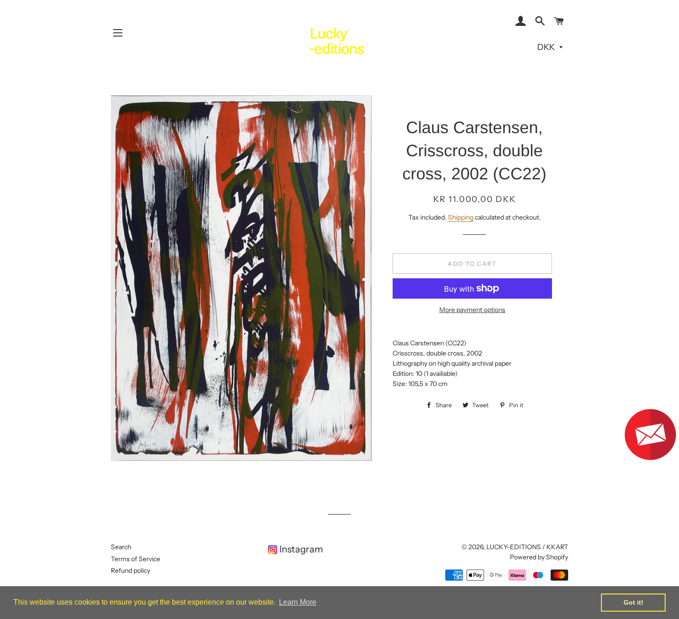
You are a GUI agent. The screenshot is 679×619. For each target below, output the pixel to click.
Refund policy (130, 570)
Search (121, 547)
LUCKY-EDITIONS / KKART (527, 547)
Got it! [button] (633, 602)
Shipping (460, 217)
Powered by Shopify (539, 557)
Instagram (301, 549)
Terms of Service (135, 559)
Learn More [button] (297, 602)
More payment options (472, 310)
